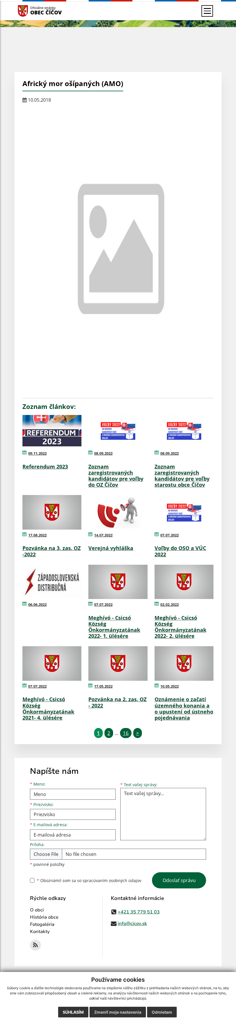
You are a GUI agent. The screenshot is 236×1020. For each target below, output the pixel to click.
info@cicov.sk (132, 923)
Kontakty (40, 931)
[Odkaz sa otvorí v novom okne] (35, 945)
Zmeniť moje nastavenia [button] (117, 1012)
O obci (37, 910)
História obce (44, 917)
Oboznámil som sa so (89, 880)
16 (126, 733)
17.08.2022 (37, 535)
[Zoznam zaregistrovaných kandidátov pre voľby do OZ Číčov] (117, 431)
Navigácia (31, 11)
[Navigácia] (207, 11)
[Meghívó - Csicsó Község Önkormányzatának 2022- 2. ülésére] (184, 582)
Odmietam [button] (162, 1012)
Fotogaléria (42, 924)
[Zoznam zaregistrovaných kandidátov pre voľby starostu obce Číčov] (184, 431)
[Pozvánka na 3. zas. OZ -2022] (51, 512)
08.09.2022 (103, 453)
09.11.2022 (37, 453)
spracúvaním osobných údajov (112, 880)
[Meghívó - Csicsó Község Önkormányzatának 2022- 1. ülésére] (117, 582)
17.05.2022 (103, 686)
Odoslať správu (179, 880)
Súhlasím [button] (73, 1012)
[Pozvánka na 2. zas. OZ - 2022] (117, 663)
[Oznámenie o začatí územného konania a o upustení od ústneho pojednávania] (184, 663)
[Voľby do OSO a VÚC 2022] (184, 512)
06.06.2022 (37, 604)
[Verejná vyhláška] (117, 512)
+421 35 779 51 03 (139, 912)
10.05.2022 (169, 686)
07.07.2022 (169, 535)
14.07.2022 (103, 535)
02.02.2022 (169, 604)
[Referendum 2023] (51, 431)
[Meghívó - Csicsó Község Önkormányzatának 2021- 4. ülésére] (51, 663)
